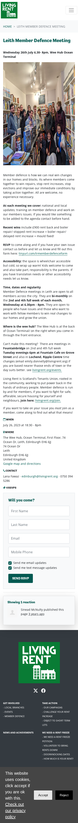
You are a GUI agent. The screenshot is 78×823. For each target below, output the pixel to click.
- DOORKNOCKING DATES (56, 754)
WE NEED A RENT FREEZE (55, 732)
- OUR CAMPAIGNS (52, 707)
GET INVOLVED (11, 703)
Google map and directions (22, 464)
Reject (64, 795)
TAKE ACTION (49, 703)
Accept (43, 795)
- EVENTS (8, 711)
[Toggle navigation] (71, 10)
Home (7, 26)
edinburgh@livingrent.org (40, 476)
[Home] (9, 10)
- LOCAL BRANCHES (13, 707)
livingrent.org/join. (48, 400)
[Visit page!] (36, 691)
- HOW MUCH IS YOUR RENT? (57, 758)
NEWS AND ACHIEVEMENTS (18, 732)
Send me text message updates (35, 568)
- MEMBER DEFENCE (14, 716)
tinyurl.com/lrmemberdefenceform (43, 253)
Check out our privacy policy (15, 810)
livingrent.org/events (47, 370)
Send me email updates (29, 563)
